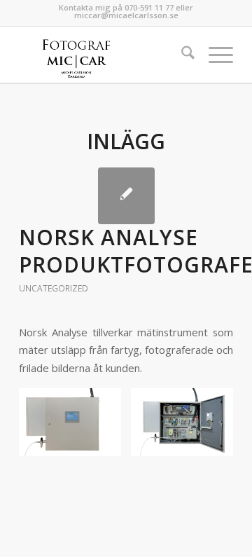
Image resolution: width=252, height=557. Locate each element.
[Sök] (181, 55)
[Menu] (214, 55)
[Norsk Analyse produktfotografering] (126, 195)
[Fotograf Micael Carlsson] (104, 55)
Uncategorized (53, 288)
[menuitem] (181, 55)
